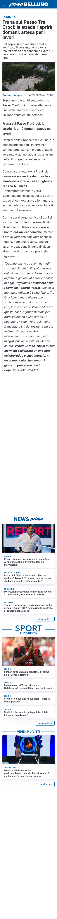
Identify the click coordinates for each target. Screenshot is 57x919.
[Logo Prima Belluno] (28, 4)
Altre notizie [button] (45, 619)
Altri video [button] (46, 784)
